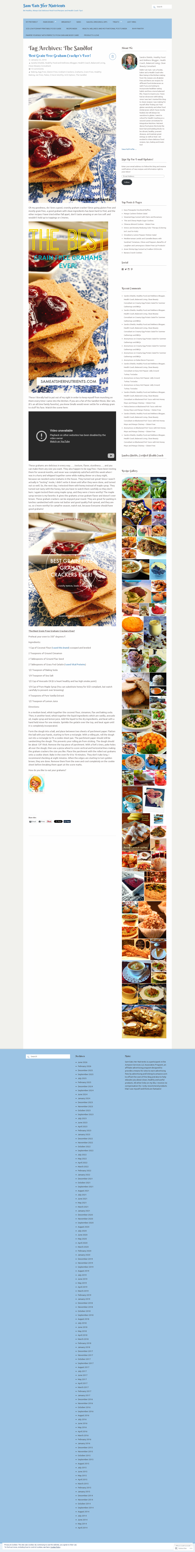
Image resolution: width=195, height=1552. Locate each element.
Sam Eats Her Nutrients (44, 5)
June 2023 (82, 1122)
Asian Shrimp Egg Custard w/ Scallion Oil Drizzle (143, 249)
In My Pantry (138, 28)
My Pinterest (32, 22)
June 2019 (82, 1279)
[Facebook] (123, 269)
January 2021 (84, 1211)
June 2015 (82, 1471)
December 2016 (85, 1399)
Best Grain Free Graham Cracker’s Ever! (60, 55)
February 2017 (84, 1391)
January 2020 (84, 1255)
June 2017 (82, 1375)
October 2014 (84, 1504)
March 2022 (83, 1166)
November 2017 (85, 1355)
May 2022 (82, 1158)
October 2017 (84, 1359)
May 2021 (82, 1203)
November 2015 (85, 1451)
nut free (39, 75)
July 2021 (82, 1195)
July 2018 (82, 1323)
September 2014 (86, 1507)
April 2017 (82, 1383)
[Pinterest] (132, 269)
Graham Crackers (66, 72)
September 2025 (86, 1074)
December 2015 (85, 1447)
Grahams (79, 72)
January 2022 (84, 1175)
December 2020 (85, 1215)
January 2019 (84, 1299)
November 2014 (85, 1500)
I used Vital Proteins (75, 664)
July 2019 (82, 1275)
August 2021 (83, 1191)
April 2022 (82, 1162)
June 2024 (82, 1094)
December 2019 (85, 1259)
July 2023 (82, 1118)
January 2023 (84, 1134)
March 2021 (83, 1207)
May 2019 (82, 1283)
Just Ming (131, 22)
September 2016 (86, 1411)
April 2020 (82, 1243)
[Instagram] (129, 269)
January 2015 (84, 1491)
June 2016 (82, 1423)
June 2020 (82, 1235)
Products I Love (91, 35)
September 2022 (86, 1150)
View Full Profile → (129, 149)
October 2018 (84, 1311)
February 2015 (84, 1487)
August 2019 (83, 1271)
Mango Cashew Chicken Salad (135, 213)
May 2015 (82, 1475)
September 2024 (86, 1090)
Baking (34, 72)
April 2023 (82, 1126)
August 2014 (83, 1511)
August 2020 (83, 1227)
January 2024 (84, 1098)
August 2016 (83, 1415)
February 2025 (84, 1082)
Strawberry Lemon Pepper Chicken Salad (140, 235)
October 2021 (84, 1182)
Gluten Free (52, 72)
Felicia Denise (129, 406)
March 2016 (83, 1435)
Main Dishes (48, 22)
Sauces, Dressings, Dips (96, 22)
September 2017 (86, 1363)
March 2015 (83, 1483)
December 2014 (85, 1495)
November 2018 (85, 1307)
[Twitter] (126, 269)
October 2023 (84, 1110)
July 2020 (82, 1231)
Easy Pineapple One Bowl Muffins (137, 210)
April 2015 (82, 1479)
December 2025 (85, 1070)
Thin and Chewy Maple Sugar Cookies (139, 220)
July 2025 (82, 1078)
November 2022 (85, 1142)
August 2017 (83, 1367)
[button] (136, 487)
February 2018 (84, 1343)
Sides (78, 22)
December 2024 (85, 1086)
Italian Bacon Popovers (145, 360)
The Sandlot (81, 75)
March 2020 (83, 1247)
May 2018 (82, 1331)
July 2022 (82, 1154)
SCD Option (69, 75)
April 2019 (82, 1287)
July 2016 (82, 1419)
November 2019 (85, 1263)
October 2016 (84, 1407)
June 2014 (82, 1520)
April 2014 (82, 1528)
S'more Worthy (57, 75)
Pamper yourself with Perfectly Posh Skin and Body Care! (52, 35)
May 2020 (82, 1239)
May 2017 (82, 1379)
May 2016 (82, 1427)
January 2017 (84, 1395)
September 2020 (86, 1223)
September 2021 (86, 1186)
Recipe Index (71, 28)
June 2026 (82, 1062)
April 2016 (82, 1431)
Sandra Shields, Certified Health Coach (142, 455)
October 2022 (84, 1146)
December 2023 (85, 1102)
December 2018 (85, 1303)
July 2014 (82, 1516)
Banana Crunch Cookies (133, 253)
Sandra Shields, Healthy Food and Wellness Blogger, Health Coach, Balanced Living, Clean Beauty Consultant (144, 299)
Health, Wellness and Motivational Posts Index (104, 28)
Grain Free (88, 72)
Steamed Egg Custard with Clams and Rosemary (143, 217)
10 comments (37, 69)
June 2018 (82, 1327)
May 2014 (82, 1524)
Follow (126, 182)
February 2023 (84, 1130)
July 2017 (82, 1371)
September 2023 (86, 1114)
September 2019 (86, 1267)
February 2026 (84, 1066)
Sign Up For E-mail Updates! (137, 159)
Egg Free (42, 72)
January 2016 (84, 1443)
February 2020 (84, 1251)
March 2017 (83, 1387)
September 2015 (86, 1459)
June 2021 (82, 1199)
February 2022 (84, 1170)
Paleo (46, 75)
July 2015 (82, 1467)
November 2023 (85, 1106)
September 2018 (86, 1315)
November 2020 (85, 1219)
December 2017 (85, 1351)
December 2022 (85, 1138)
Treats (116, 22)
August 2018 (83, 1319)
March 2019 (83, 1291)
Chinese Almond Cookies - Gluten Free (139, 224)
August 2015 (83, 1463)
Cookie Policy (55, 1547)
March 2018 (83, 1339)
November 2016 (85, 1403)
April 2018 (82, 1335)
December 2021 (85, 1179)
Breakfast (66, 22)
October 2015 (84, 1455)
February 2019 (84, 1295)
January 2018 (84, 1347)
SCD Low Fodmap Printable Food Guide (43, 28)
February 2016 (84, 1439)
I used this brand (60, 647)
